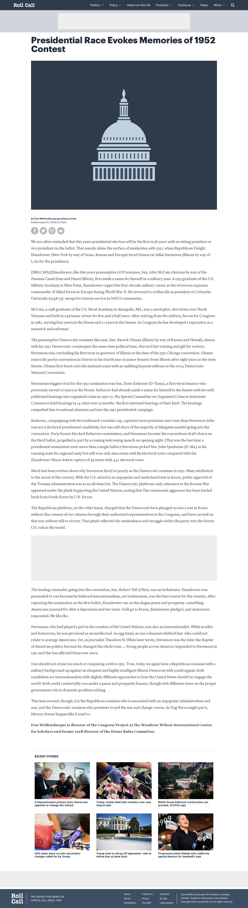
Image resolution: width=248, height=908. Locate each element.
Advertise (164, 894)
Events (127, 898)
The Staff (146, 902)
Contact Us (147, 894)
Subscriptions (166, 902)
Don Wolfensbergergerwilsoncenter (55, 219)
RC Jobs (163, 898)
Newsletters (130, 902)
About (127, 894)
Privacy (145, 898)
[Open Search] (232, 5)
